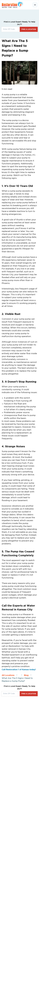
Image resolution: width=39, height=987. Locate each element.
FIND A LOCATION (28, 29)
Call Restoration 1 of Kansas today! (19, 669)
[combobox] (10, 29)
